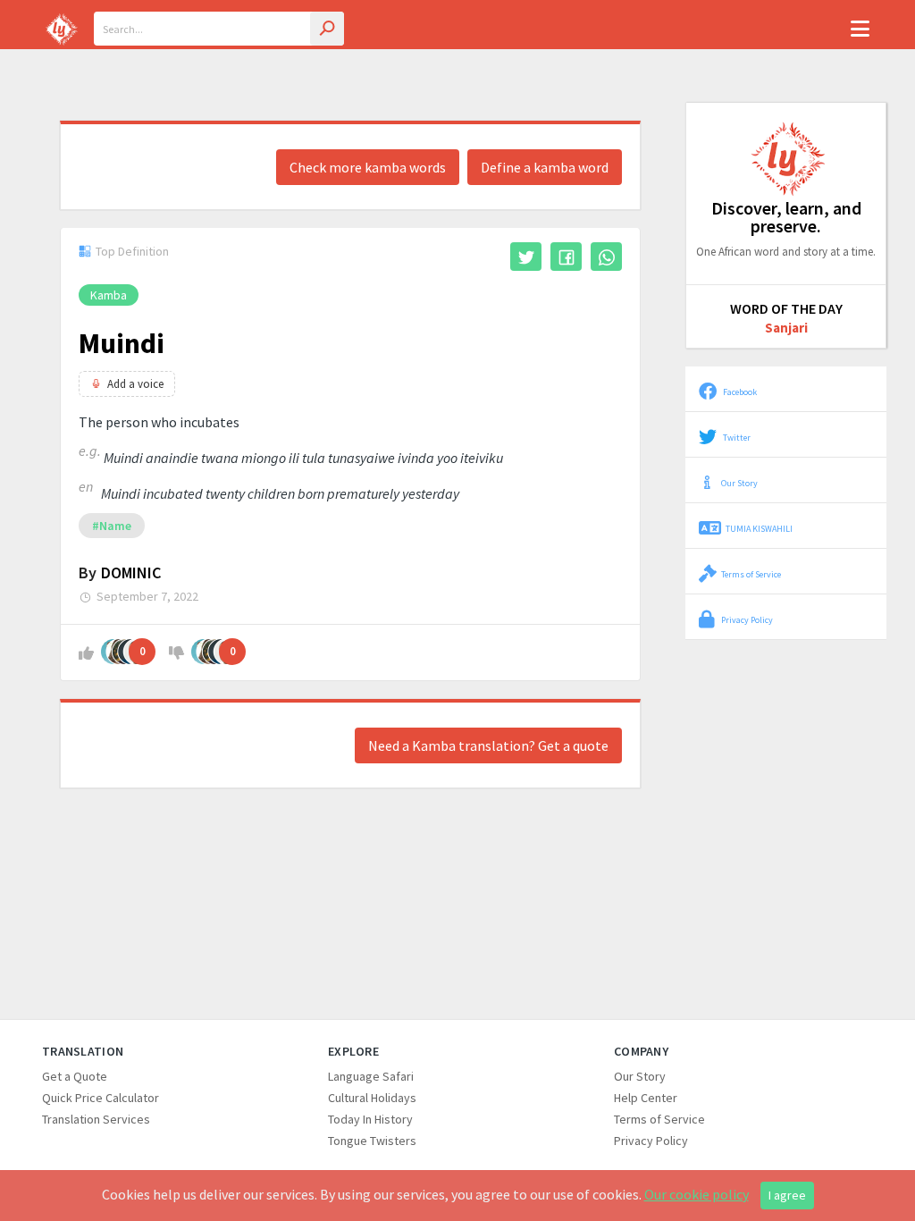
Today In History (370, 1119)
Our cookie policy (696, 1194)
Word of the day (786, 308)
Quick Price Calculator (100, 1098)
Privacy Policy (746, 620)
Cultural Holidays (372, 1098)
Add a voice (135, 384)
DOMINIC (131, 572)
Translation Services (96, 1119)
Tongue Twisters (372, 1141)
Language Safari (371, 1076)
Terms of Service (751, 574)
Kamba (108, 295)
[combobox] (219, 29)
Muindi (121, 343)
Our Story (739, 483)
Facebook (739, 392)
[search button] (327, 29)
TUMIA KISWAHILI (759, 529)
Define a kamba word (545, 167)
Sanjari (786, 327)
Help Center (645, 1098)
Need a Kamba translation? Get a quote (488, 745)
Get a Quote (74, 1076)
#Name (111, 526)
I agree (787, 1195)
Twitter (736, 437)
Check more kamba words (368, 167)
